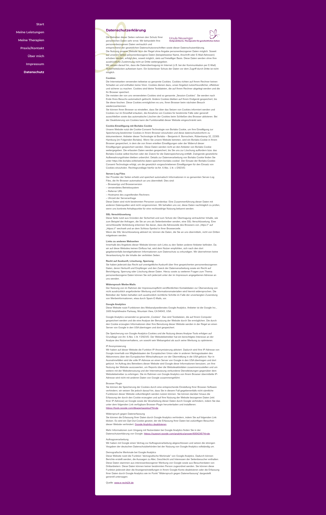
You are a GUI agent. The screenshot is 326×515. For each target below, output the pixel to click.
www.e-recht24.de (124, 482)
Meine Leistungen (30, 32)
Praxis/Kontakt (32, 48)
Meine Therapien (31, 40)
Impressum (35, 64)
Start (40, 24)
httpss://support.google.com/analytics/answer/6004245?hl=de (177, 433)
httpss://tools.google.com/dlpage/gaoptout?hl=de (132, 408)
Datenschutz (34, 72)
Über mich (36, 56)
